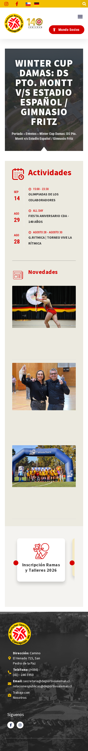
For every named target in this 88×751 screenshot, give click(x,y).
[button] (84, 4)
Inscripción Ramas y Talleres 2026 (41, 567)
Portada (17, 134)
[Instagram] (20, 725)
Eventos (31, 134)
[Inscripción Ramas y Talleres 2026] (41, 551)
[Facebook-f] (10, 725)
